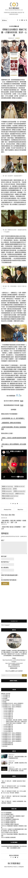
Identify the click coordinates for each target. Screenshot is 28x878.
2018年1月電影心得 (8, 713)
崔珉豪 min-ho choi (6, 488)
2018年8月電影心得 (8, 729)
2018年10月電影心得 (8, 708)
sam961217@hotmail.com (14, 666)
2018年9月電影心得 (8, 731)
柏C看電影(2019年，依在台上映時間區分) (12, 733)
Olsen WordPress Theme (10, 866)
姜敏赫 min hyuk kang (7, 486)
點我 (21, 401)
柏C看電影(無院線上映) (8, 744)
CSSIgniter (21, 866)
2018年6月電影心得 (8, 726)
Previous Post (7, 509)
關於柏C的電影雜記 (14, 855)
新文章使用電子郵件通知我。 (9, 580)
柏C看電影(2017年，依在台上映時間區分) (12, 705)
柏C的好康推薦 (6, 700)
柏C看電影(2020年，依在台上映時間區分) (12, 734)
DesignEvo (16, 671)
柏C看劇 (4, 701)
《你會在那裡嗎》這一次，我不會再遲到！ (13, 418)
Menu (5, 20)
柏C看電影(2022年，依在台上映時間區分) (12, 738)
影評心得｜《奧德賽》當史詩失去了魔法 (16, 781)
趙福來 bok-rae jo (19, 493)
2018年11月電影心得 (8, 710)
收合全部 (8, 693)
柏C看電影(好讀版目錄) (8, 742)
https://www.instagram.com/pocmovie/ (14, 663)
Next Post (20, 509)
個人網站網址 (5, 567)
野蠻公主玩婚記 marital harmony (10, 496)
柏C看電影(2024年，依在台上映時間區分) (12, 741)
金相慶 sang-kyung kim (7, 498)
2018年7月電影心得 (8, 728)
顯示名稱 (4, 556)
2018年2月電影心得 (8, 714)
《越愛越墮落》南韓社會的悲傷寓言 (11, 422)
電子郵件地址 (5, 562)
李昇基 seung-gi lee (7, 491)
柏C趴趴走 (5, 746)
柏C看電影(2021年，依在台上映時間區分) (12, 736)
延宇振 (14, 488)
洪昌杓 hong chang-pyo (8, 493)
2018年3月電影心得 (8, 716)
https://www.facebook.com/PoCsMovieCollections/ (14, 660)
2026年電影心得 (6, 696)
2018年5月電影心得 (8, 724)
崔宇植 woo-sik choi (19, 486)
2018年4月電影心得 (14, 26)
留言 (2, 540)
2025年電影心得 (6, 695)
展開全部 (3, 693)
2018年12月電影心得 (8, 711)
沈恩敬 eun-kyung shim (19, 491)
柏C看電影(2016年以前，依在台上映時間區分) (13, 703)
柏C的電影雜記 (14, 863)
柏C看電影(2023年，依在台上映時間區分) (12, 739)
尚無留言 (17, 38)
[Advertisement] (14, 601)
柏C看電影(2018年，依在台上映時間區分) (12, 706)
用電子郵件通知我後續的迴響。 (10, 575)
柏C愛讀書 (5, 698)
